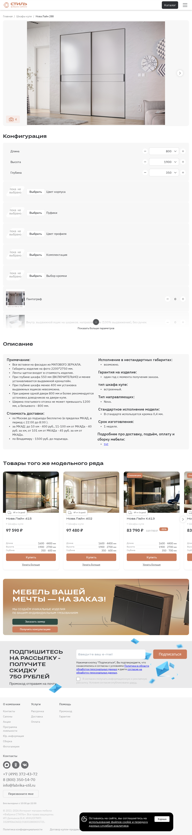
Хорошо (162, 819)
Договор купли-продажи (65, 829)
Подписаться (170, 654)
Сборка (7, 741)
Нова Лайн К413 (141, 521)
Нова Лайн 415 (19, 521)
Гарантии (64, 716)
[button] (180, 73)
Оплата (35, 721)
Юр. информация (13, 736)
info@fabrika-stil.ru (19, 785)
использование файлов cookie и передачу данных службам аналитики (118, 823)
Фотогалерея (11, 746)
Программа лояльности (10, 728)
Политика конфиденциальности (22, 829)
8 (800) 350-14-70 (19, 779)
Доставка (37, 716)
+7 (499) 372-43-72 (20, 774)
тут (106, 444)
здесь (133, 682)
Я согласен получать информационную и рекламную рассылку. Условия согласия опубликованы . (111, 680)
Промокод (65, 711)
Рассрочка (37, 711)
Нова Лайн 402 (79, 521)
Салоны (7, 716)
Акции (7, 721)
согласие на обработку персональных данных (109, 671)
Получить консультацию (35, 629)
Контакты (9, 711)
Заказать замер (35, 621)
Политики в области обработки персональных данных (112, 667)
